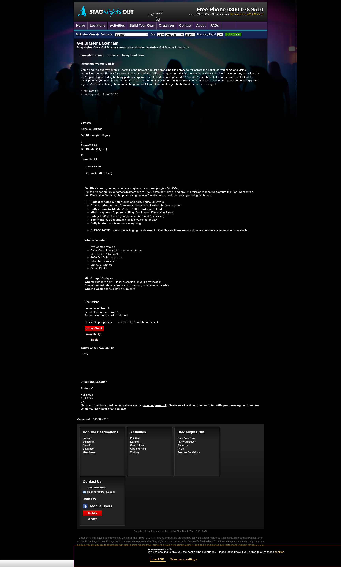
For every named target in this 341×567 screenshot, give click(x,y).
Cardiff (87, 445)
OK (158, 559)
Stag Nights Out (87, 47)
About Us (183, 445)
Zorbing (134, 452)
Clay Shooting (138, 448)
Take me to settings (183, 559)
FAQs (181, 448)
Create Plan (233, 34)
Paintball (135, 438)
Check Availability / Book (94, 329)
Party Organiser (187, 441)
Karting (134, 441)
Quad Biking (137, 445)
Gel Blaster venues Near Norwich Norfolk (128, 47)
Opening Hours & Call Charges (246, 14)
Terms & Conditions (189, 452)
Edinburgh (88, 441)
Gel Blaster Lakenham (174, 47)
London (87, 438)
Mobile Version (92, 514)
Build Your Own (186, 438)
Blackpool (88, 448)
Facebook (86, 506)
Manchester (89, 452)
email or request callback (101, 492)
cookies (279, 551)
